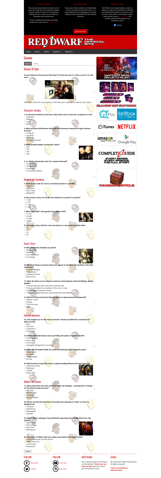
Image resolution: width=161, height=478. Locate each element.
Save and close (80, 31)
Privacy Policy (52, 22)
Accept (119, 25)
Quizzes (28, 63)
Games (36, 63)
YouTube (62, 463)
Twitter (33, 469)
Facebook (34, 463)
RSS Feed (63, 469)
